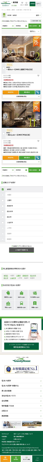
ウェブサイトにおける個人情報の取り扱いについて (16, 444)
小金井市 (10, 222)
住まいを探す (6, 380)
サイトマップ (5, 434)
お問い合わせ (17, 439)
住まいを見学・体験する (10, 385)
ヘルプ (3, 439)
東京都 (15, 2)
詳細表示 (5, 26)
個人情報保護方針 (19, 436)
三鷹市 (9, 200)
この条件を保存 (34, 21)
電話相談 (37, 92)
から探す (8, 297)
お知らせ (5, 411)
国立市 (9, 217)
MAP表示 (18, 26)
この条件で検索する (21, 250)
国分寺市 (10, 211)
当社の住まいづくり (9, 395)
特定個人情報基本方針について (11, 442)
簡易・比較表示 (33, 26)
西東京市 (10, 206)
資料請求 (27, 92)
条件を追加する (4, 15)
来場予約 (10, 92)
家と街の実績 (6, 390)
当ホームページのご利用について (23, 434)
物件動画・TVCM (8, 406)
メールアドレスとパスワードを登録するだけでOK (21, 346)
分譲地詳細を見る (21, 96)
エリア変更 (13, 5)
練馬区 (9, 189)
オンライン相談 (26, 459)
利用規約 (4, 436)
